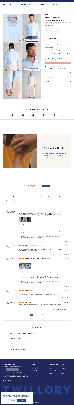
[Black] (51, 38)
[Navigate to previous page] (29, 315)
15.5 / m (60, 50)
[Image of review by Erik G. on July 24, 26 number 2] (28, 266)
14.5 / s (48, 50)
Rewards (62, 370)
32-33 (48, 58)
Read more (59, 215)
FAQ (50, 366)
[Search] (59, 4)
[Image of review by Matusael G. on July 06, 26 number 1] (22, 219)
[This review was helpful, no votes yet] (64, 241)
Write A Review (46, 185)
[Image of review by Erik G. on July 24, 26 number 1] (22, 266)
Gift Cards (50, 373)
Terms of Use (15, 372)
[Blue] (48, 38)
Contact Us (51, 368)
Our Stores (63, 368)
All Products (9, 8)
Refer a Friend (63, 371)
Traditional (61, 44)
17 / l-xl (53, 53)
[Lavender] (58, 38)
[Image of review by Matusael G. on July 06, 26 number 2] (28, 219)
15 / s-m (54, 50)
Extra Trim (48, 44)
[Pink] (53, 38)
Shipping (50, 371)
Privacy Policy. (20, 372)
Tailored (55, 44)
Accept (21, 400)
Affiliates (62, 373)
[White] (46, 38)
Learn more (34, 370)
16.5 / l (48, 53)
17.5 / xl (59, 53)
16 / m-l (66, 50)
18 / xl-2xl (66, 53)
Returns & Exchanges (52, 370)
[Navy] (55, 38)
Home (4, 8)
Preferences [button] (27, 397)
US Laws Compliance (35, 402)
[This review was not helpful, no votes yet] (66, 241)
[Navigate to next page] (45, 315)
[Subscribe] (17, 370)
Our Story (62, 366)
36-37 (59, 58)
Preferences (12, 400)
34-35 (53, 58)
